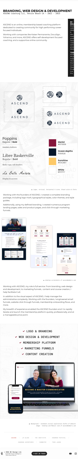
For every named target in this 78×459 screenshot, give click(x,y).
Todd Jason (56, 442)
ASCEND (13, 438)
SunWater (42, 442)
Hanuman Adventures (26, 442)
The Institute (40, 438)
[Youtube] (70, 453)
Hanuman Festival (59, 438)
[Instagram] (75, 453)
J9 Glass (25, 438)
